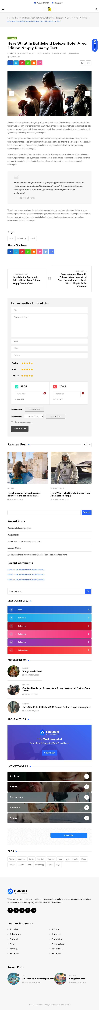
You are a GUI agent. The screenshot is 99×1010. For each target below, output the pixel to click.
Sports (21, 864)
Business (21, 859)
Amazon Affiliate (14, 548)
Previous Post (21, 274)
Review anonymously (23, 422)
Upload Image (16, 409)
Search (86, 512)
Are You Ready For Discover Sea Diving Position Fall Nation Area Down (37, 555)
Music (83, 859)
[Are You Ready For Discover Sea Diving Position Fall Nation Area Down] (13, 689)
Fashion (25, 668)
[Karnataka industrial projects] (13, 979)
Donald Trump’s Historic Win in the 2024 (24, 541)
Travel (32, 238)
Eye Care (41, 859)
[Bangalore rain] (60, 979)
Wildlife (25, 685)
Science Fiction (57, 488)
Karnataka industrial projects (19, 528)
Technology (21, 238)
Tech (11, 238)
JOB (23, 975)
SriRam (13, 53)
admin (10, 570)
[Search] (96, 9)
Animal (11, 859)
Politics (12, 864)
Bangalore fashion (32, 671)
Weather (73, 975)
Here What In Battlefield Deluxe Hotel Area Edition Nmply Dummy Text (26, 280)
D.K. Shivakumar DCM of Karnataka (30, 570)
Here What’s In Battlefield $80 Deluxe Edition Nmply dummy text (56, 707)
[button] (11, 93)
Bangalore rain (13, 535)
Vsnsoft (66, 1004)
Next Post (79, 271)
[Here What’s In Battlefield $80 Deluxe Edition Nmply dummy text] (13, 707)
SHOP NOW (49, 753)
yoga (58, 864)
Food (60, 859)
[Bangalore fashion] (13, 671)
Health (75, 859)
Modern (10, 488)
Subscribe (68, 835)
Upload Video (16, 416)
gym (67, 859)
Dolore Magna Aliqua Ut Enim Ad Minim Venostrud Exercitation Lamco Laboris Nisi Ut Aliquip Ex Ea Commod (72, 280)
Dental (31, 859)
